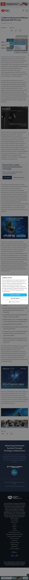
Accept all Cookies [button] (15, 294)
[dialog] (14, 290)
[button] (14, 302)
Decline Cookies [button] (15, 298)
